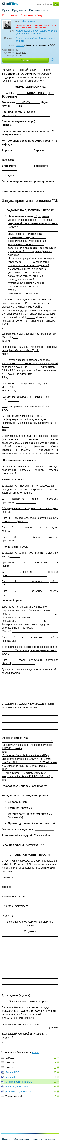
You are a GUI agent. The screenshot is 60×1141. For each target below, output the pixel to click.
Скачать (25, 60)
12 (55, 1058)
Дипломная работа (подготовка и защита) (35, 39)
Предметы (19, 10)
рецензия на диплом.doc (18, 1091)
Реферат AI (10, 15)
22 (55, 1091)
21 (55, 1086)
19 (55, 1077)
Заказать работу (32, 15)
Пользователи (38, 10)
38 (55, 1072)
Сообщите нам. (40, 27)
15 (55, 1096)
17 (55, 1082)
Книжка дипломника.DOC (18, 1082)
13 (55, 1062)
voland (20, 45)
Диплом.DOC (12, 1072)
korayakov (29, 21)
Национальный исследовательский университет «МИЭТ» (37, 32)
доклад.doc (11, 1077)
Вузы (5, 10)
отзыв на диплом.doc (16, 1086)
